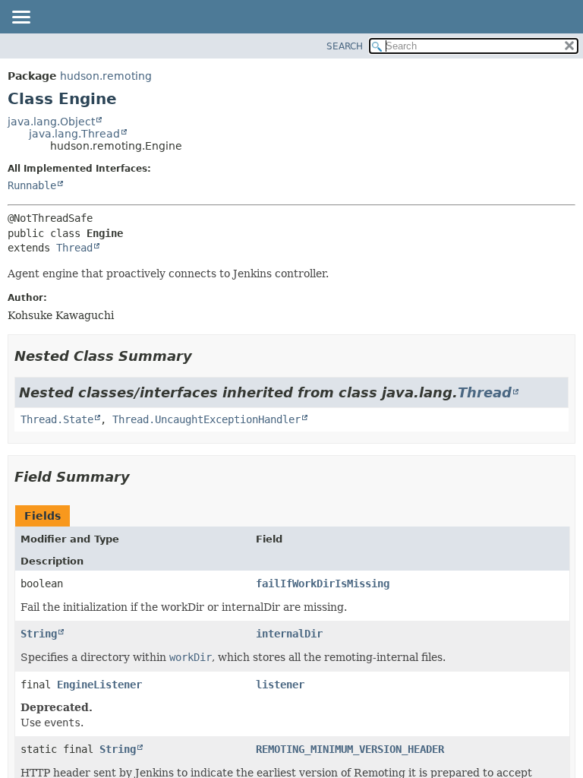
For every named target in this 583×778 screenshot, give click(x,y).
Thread (74, 248)
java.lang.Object (51, 121)
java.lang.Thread (74, 134)
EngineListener (99, 684)
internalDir (289, 634)
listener (280, 684)
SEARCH (344, 46)
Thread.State (56, 419)
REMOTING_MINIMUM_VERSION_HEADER (350, 749)
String (38, 634)
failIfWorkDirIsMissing (322, 583)
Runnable (32, 185)
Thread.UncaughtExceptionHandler (206, 419)
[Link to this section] (203, 356)
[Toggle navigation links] (20, 18)
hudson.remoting (106, 76)
